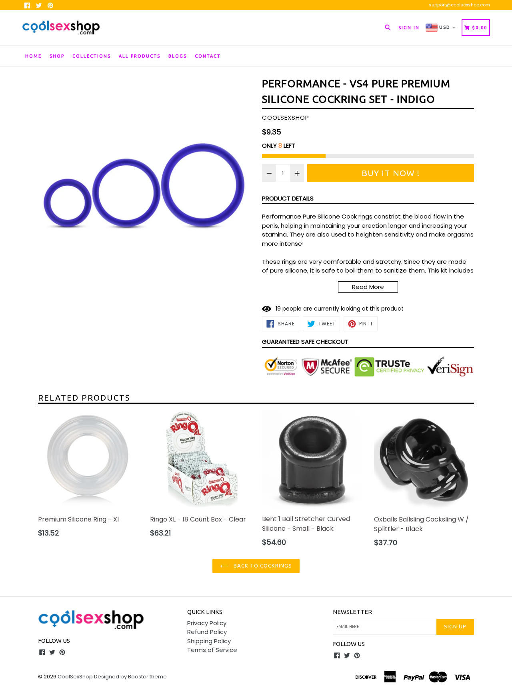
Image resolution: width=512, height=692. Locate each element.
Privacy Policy (206, 623)
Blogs (177, 56)
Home (33, 56)
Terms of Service (212, 650)
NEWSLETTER (352, 611)
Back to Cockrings (262, 565)
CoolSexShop (75, 676)
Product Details (288, 198)
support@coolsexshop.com (459, 5)
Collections (91, 56)
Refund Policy (207, 632)
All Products (139, 56)
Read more (368, 287)
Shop (57, 56)
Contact (208, 56)
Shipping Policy (209, 641)
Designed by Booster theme (130, 676)
